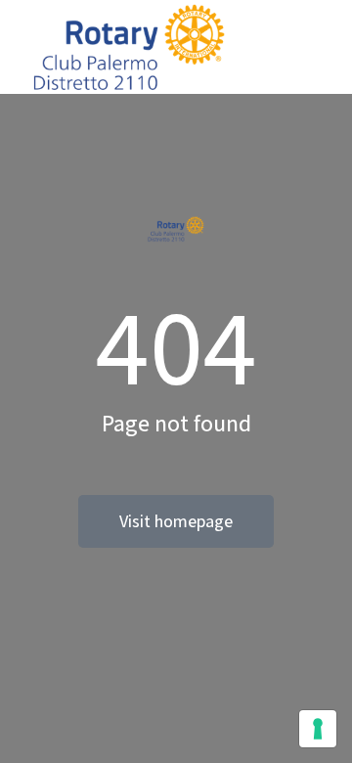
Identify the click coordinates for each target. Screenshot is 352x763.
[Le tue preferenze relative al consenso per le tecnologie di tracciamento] (317, 728)
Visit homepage (176, 521)
